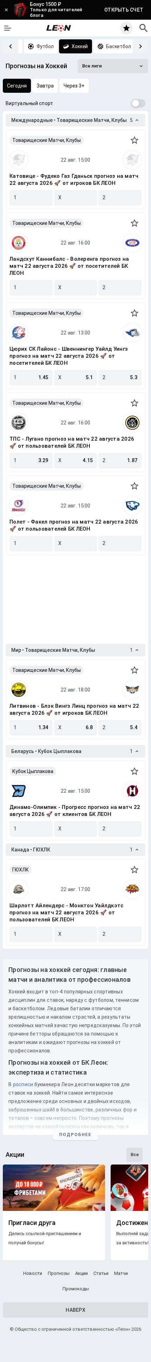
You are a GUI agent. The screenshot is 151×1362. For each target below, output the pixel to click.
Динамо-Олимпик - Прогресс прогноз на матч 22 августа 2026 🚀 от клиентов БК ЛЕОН (74, 810)
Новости (32, 1273)
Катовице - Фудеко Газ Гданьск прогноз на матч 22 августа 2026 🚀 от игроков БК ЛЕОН (73, 179)
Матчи (121, 1273)
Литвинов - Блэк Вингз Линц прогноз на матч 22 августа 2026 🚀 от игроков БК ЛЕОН (74, 709)
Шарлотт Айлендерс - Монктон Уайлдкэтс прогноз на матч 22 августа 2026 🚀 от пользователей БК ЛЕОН (66, 912)
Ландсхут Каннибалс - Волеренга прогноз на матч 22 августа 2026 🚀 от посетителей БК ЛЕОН (69, 266)
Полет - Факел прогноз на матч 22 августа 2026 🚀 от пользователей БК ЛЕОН (73, 525)
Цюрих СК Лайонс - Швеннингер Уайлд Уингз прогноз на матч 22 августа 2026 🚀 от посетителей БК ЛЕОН (68, 356)
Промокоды (76, 1288)
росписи (23, 1084)
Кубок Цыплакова (32, 771)
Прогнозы (59, 1273)
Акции (81, 1273)
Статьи (101, 1273)
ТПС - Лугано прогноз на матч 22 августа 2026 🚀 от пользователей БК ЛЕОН (71, 442)
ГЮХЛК (20, 870)
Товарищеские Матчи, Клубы (46, 140)
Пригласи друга (31, 1222)
